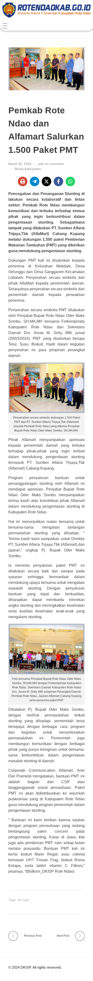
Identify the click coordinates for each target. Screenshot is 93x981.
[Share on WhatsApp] (70, 181)
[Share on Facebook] (58, 181)
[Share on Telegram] (34, 181)
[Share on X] (46, 181)
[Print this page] (22, 181)
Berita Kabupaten (28, 169)
